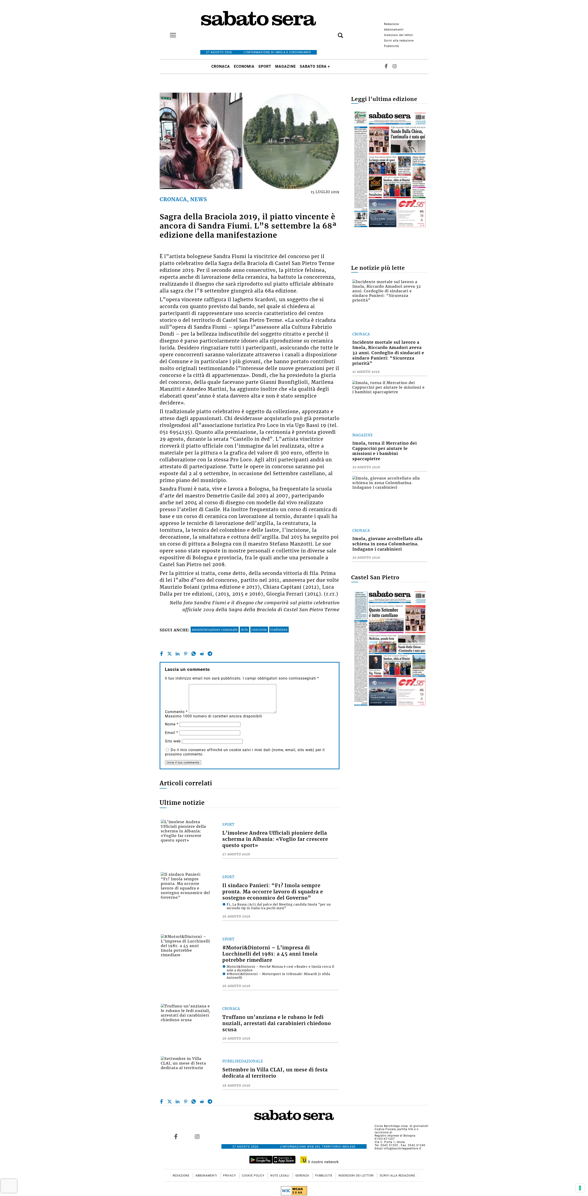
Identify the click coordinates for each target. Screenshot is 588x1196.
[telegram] (210, 653)
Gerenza (302, 1175)
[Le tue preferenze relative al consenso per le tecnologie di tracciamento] (580, 1188)
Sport (264, 66)
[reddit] (202, 653)
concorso (259, 629)
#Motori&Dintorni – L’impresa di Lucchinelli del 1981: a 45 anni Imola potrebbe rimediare (270, 954)
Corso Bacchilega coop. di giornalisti (401, 1126)
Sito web (173, 741)
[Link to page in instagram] (197, 1136)
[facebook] (161, 653)
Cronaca (220, 66)
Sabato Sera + (315, 66)
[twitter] (169, 653)
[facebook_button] (386, 66)
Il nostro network (323, 1162)
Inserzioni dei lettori (398, 35)
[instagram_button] (394, 66)
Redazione (391, 24)
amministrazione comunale (214, 629)
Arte (244, 629)
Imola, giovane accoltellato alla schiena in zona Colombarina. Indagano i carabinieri (387, 544)
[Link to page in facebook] (176, 1136)
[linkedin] (177, 653)
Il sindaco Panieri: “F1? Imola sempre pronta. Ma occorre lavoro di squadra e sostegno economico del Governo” (272, 892)
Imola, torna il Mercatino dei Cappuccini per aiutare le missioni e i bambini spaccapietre (384, 451)
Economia (244, 66)
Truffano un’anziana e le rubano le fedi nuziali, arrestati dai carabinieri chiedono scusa (276, 1023)
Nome (171, 724)
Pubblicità (391, 46)
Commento (176, 712)
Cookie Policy (253, 1175)
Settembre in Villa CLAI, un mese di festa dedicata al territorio (275, 1073)
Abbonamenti (394, 29)
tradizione (279, 629)
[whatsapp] (193, 653)
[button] (333, 33)
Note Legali (280, 1175)
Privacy (230, 1175)
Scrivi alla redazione (399, 40)
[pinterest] (185, 653)
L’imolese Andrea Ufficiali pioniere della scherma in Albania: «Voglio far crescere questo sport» (275, 839)
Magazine (285, 66)
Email (171, 732)
